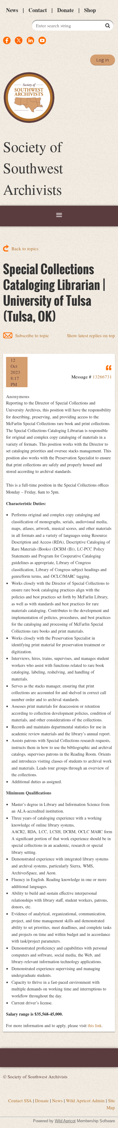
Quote (109, 367)
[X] (18, 40)
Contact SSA (20, 1100)
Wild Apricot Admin (85, 1100)
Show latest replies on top (91, 335)
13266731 (102, 377)
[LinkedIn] (30, 40)
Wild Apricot (65, 1121)
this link (95, 1025)
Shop (90, 10)
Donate (65, 10)
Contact (37, 10)
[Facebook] (7, 40)
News (12, 10)
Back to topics (24, 248)
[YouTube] (42, 40)
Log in (102, 60)
